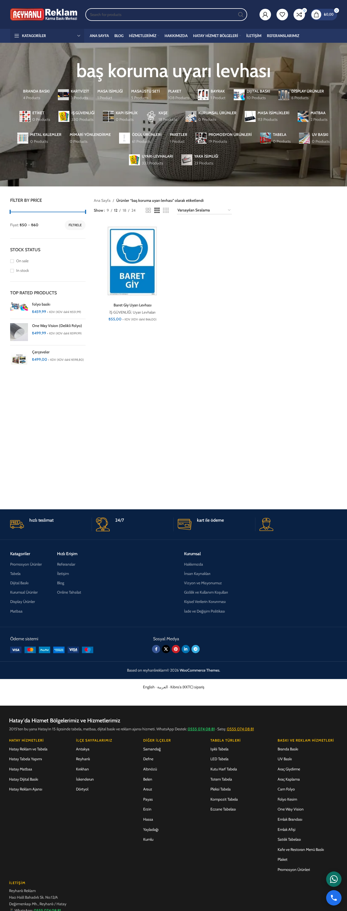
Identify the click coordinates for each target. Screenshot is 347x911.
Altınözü (150, 769)
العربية (162, 686)
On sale (22, 260)
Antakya (82, 749)
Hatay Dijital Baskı (23, 779)
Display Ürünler (22, 601)
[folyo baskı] (19, 308)
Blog (60, 582)
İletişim (63, 573)
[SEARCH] (241, 14)
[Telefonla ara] (334, 898)
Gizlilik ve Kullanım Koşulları (206, 592)
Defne (148, 758)
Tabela (15, 573)
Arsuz (147, 789)
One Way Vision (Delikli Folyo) (57, 325)
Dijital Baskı (19, 582)
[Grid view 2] (148, 210)
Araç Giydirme (289, 769)
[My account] (265, 14)
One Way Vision (291, 809)
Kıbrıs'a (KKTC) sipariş (187, 686)
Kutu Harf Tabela (223, 769)
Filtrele (75, 225)
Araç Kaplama (289, 779)
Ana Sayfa (102, 200)
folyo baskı (41, 304)
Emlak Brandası (290, 819)
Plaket (282, 859)
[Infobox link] (49, 524)
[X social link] (166, 649)
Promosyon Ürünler (26, 564)
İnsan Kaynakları (197, 573)
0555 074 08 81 (201, 728)
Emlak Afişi (286, 829)
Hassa (148, 819)
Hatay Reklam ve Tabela (28, 749)
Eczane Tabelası (223, 809)
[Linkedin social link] (186, 649)
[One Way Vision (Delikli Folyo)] (19, 332)
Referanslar (66, 564)
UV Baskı (285, 758)
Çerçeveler (41, 352)
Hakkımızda (193, 564)
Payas (148, 799)
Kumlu (148, 839)
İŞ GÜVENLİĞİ (120, 312)
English (149, 686)
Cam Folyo (286, 789)
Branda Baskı (288, 749)
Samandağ (152, 749)
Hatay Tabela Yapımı (25, 758)
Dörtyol (82, 789)
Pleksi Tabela (220, 789)
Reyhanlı (83, 758)
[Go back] (69, 70)
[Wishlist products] (282, 14)
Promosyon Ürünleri (294, 869)
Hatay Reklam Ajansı (25, 789)
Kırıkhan (82, 769)
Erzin (147, 809)
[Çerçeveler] (19, 358)
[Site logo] (43, 14)
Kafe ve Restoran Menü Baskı (301, 849)
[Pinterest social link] (176, 649)
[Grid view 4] (166, 210)
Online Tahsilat (69, 592)
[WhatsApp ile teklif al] (334, 879)
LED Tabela (219, 758)
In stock (22, 270)
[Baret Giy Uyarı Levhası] (132, 261)
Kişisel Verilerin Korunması (205, 601)
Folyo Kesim (287, 799)
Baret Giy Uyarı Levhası (132, 305)
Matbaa (16, 611)
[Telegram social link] (195, 649)
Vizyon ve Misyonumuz (203, 582)
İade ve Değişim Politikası (204, 611)
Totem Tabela (221, 779)
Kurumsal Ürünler (24, 592)
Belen (147, 779)
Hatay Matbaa (20, 769)
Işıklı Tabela (219, 749)
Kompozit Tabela (224, 799)
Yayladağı (151, 829)
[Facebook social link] (156, 649)
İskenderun (85, 779)
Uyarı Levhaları (144, 312)
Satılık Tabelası (289, 839)
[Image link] (51, 649)
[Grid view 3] (157, 210)
